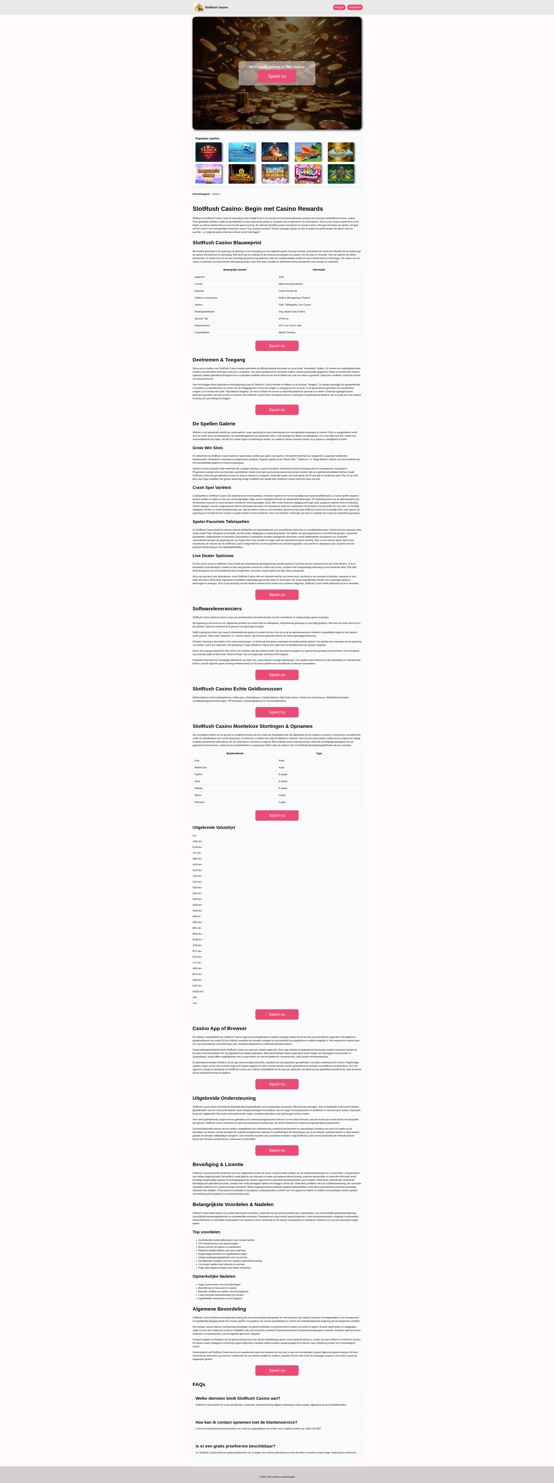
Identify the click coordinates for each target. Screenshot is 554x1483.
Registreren (355, 7)
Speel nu (277, 76)
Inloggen (339, 7)
